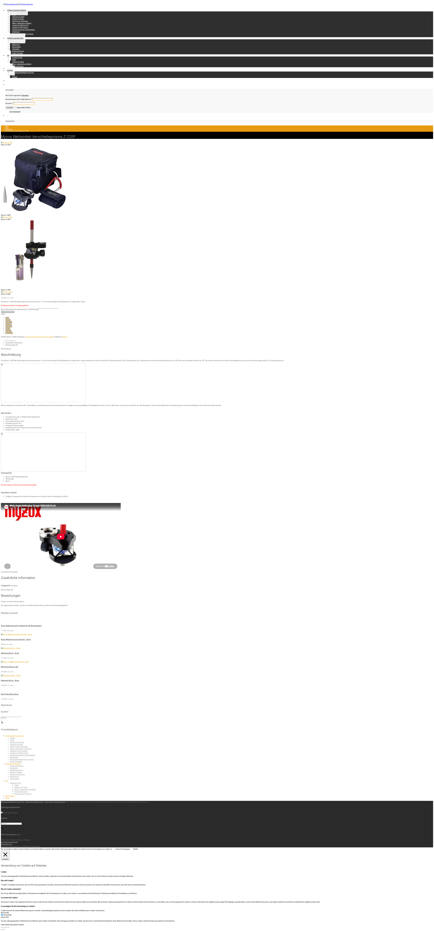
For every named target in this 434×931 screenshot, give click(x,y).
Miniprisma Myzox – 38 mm (10, 680)
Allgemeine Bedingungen (35, 802)
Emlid (7, 798)
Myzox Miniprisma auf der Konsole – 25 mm (16, 639)
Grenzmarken (14, 779)
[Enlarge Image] (6, 142)
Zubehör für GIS (15, 783)
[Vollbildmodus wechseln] (6, 927)
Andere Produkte (17, 53)
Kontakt (14, 77)
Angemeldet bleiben (23, 107)
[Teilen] (4, 927)
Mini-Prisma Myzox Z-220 (9, 667)
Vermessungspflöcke (17, 774)
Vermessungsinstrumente (14, 736)
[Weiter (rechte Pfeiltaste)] (4, 929)
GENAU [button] (135, 849)
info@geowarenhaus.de (9, 842)
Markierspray (14, 777)
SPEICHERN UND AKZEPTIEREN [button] (12, 925)
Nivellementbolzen (16, 770)
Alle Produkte (49, 337)
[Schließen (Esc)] (2, 927)
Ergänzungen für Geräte (23, 794)
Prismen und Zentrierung (34, 337)
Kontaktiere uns (6, 844)
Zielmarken (14, 768)
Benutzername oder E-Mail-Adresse (18, 99)
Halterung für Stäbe (17, 742)
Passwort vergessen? (13, 111)
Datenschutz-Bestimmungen (55, 802)
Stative (12, 738)
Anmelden (25, 95)
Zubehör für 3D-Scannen (18, 751)
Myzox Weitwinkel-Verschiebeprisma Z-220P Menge (19, 309)
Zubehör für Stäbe (16, 744)
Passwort (9, 103)
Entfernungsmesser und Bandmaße (23, 30)
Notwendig (7, 915)
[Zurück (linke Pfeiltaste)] (2, 929)
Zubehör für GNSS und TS (19, 753)
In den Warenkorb (7, 312)
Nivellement (14, 757)
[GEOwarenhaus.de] (18, 4)
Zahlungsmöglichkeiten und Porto (23, 73)
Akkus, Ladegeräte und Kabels (20, 749)
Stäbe (12, 740)
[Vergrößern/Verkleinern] (8, 927)
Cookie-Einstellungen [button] (122, 849)
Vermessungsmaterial (13, 764)
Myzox (65, 337)
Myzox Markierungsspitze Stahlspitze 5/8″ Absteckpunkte (21, 626)
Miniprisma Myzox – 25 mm (10, 653)
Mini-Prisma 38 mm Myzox (10, 694)
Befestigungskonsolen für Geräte (22, 759)
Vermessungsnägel (16, 766)
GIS (8, 55)
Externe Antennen (18, 66)
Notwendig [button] (5, 913)
